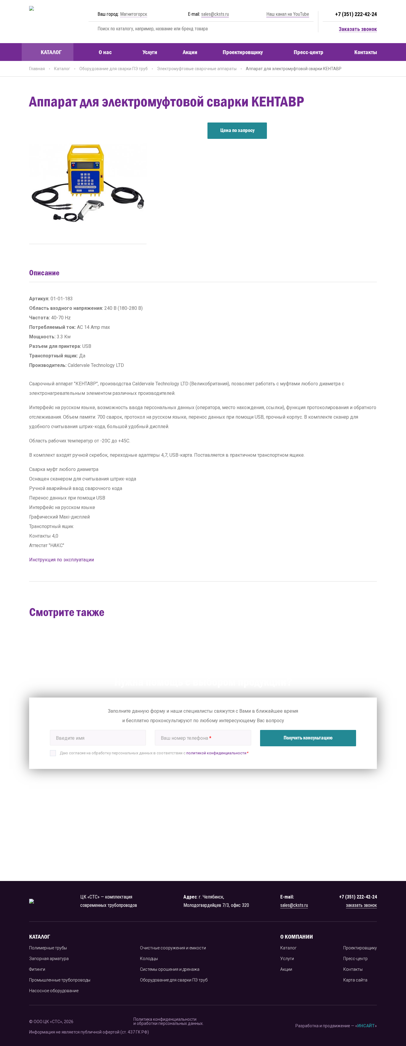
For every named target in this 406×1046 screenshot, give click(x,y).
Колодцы (149, 958)
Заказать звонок (358, 29)
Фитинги (37, 969)
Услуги (150, 52)
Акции (190, 52)
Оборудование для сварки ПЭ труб (113, 68)
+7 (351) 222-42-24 (356, 14)
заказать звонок (361, 905)
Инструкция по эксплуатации (61, 560)
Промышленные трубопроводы (59, 980)
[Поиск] (92, 28)
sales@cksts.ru (215, 14)
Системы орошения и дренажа (169, 969)
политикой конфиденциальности (216, 753)
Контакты (365, 52)
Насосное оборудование (53, 990)
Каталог (51, 52)
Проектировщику (243, 52)
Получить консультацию (308, 738)
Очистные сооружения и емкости (173, 948)
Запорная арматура (49, 958)
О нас (105, 52)
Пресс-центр (308, 52)
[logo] (49, 21)
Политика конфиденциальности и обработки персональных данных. (168, 1021)
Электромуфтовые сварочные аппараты (197, 68)
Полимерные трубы (48, 948)
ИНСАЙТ (366, 1025)
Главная (37, 68)
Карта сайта (355, 980)
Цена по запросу (237, 130)
